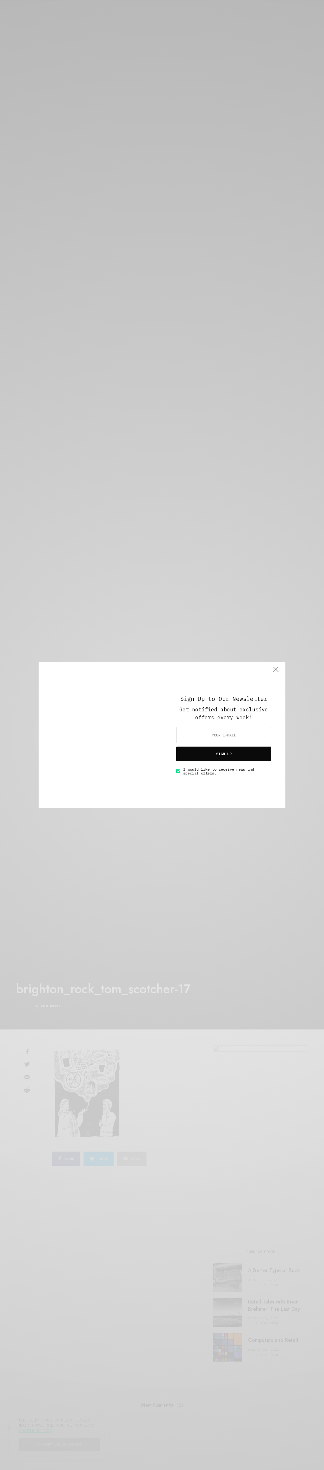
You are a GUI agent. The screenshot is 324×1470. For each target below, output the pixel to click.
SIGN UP (224, 753)
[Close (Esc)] (276, 672)
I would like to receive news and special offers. (218, 771)
